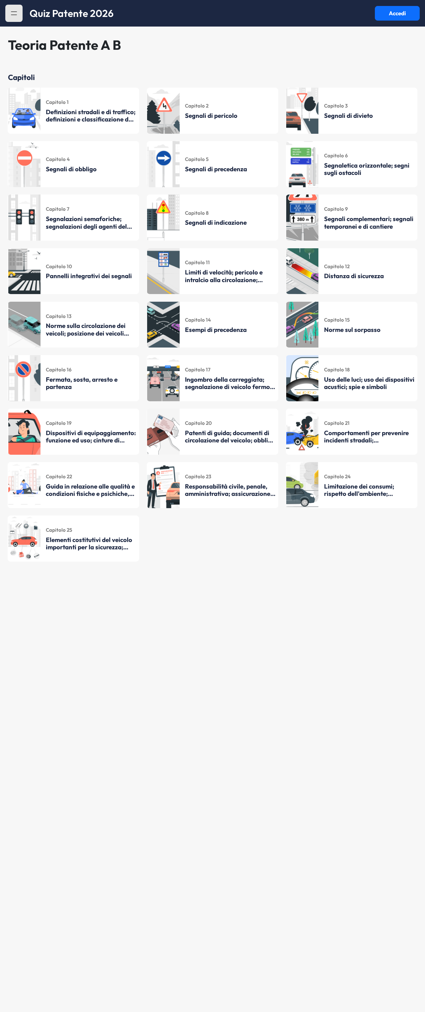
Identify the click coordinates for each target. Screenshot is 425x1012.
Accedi (397, 13)
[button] (14, 13)
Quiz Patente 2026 (72, 13)
